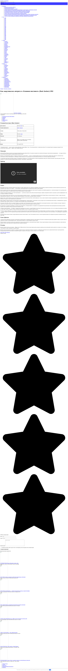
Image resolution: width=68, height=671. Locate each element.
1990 (5, 39)
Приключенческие (7, 81)
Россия (5, 56)
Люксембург (6, 54)
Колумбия (6, 53)
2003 (5, 32)
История (5, 73)
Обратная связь (5, 663)
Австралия (6, 42)
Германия (6, 47)
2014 (5, 22)
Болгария (6, 45)
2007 (5, 28)
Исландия (6, 49)
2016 (5, 20)
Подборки (4, 6)
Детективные (6, 79)
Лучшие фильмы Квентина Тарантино (10, 8)
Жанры (3, 63)
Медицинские (6, 83)
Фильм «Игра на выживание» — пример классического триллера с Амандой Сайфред (15, 590)
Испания (5, 50)
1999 (5, 35)
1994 (5, 37)
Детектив (6, 68)
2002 (5, 33)
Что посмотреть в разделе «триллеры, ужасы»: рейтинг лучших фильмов (16, 12)
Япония (5, 62)
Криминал (6, 69)
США (5, 57)
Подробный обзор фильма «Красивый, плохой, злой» (9, 563)
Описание (4, 117)
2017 (5, 19)
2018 (5, 18)
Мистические (6, 87)
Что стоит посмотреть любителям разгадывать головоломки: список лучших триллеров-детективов (21, 14)
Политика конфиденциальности (7, 666)
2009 (5, 26)
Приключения (6, 72)
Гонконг (5, 48)
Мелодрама (6, 71)
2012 (5, 24)
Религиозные (6, 86)
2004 (5, 31)
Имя (1, 536)
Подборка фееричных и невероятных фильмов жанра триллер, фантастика (17, 10)
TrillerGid (2, 2)
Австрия (5, 41)
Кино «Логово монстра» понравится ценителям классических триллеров (12, 604)
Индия (5, 51)
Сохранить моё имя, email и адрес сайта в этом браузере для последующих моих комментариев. (18, 547)
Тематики (4, 77)
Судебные (6, 78)
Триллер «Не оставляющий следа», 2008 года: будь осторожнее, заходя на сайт (13, 618)
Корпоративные (7, 85)
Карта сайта (4, 665)
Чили (5, 60)
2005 (5, 30)
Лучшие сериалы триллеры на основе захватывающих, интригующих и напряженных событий (20, 9)
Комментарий (2, 545)
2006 (5, 29)
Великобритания (7, 46)
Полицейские (6, 82)
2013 (5, 23)
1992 (5, 38)
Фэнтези (5, 76)
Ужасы (5, 74)
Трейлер (3, 118)
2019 (5, 17)
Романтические (7, 80)
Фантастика (6, 75)
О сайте (3, 664)
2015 (5, 21)
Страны (3, 40)
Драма (5, 67)
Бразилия (6, 44)
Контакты (4, 667)
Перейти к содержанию (4, 0)
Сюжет (3, 119)
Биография (6, 65)
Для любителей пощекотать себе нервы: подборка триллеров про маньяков (17, 11)
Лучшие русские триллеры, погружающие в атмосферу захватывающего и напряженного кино (20, 15)
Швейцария (6, 61)
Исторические (6, 84)
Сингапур (6, 58)
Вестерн (5, 66)
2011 (5, 25)
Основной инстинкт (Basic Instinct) (8, 116)
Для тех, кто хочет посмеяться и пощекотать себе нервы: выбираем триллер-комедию (18, 16)
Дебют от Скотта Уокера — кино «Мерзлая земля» (8, 632)
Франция (5, 59)
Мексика (5, 55)
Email (1, 538)
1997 (5, 36)
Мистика (5, 70)
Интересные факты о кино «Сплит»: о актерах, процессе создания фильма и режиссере (15, 660)
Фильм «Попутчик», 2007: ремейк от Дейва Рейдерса (9, 646)
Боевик (5, 64)
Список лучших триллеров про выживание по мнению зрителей (15, 13)
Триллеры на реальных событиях (10, 7)
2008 (5, 27)
